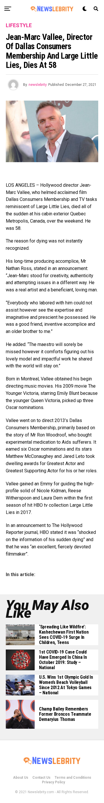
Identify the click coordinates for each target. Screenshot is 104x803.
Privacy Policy (53, 782)
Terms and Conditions (73, 778)
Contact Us (41, 778)
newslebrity (38, 85)
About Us (20, 778)
